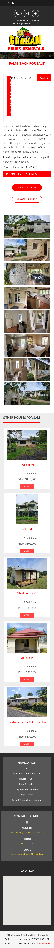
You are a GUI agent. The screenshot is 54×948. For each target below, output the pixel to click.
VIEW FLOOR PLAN (27, 187)
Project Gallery (26, 794)
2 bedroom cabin (27, 593)
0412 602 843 (29, 167)
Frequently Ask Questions (26, 789)
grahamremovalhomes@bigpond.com (27, 854)
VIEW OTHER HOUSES (27, 199)
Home (26, 768)
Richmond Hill (27, 657)
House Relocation (26, 784)
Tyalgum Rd (27, 464)
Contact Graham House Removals (27, 800)
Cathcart (27, 528)
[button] (27, 898)
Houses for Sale (26, 778)
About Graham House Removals (26, 773)
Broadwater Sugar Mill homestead (27, 721)
